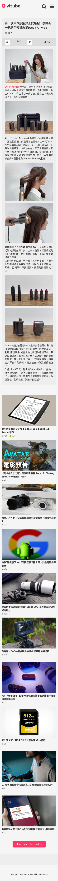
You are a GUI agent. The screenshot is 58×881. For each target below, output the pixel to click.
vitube (12, 6)
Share (50, 42)
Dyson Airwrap (12, 86)
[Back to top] (52, 874)
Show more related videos (29, 844)
